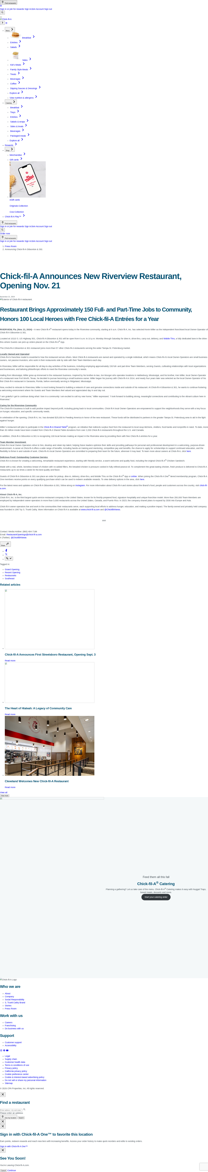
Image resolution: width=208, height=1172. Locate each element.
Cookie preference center (17, 1074)
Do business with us (14, 1028)
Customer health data (15, 1062)
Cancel (3, 1171)
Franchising (10, 1025)
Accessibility (10, 1045)
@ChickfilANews (112, 509)
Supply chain (11, 1059)
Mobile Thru (169, 338)
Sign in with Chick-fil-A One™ (14, 1146)
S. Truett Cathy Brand (15, 1002)
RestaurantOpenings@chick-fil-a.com (24, 534)
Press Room (10, 246)
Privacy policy (11, 1068)
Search (21, 1118)
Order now (5, 233)
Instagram (80, 485)
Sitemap (9, 1083)
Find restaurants (10, 3)
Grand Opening (12, 569)
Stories (8, 1005)
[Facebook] (4, 1051)
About (7, 993)
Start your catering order (156, 897)
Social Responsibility (14, 999)
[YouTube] (7, 1051)
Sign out (48, 9)
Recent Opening (12, 572)
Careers (8, 1022)
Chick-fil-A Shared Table (56, 427)
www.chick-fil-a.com (90, 509)
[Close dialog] (3, 1094)
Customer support (13, 1042)
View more (4, 796)
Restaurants (10, 575)
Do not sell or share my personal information (25, 1080)
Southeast (9, 578)
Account (40, 9)
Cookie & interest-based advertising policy (24, 1077)
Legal (7, 1056)
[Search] (2, 13)
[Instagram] (1, 1051)
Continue (11, 1170)
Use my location (10, 1118)
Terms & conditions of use (17, 1065)
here (189, 451)
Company (9, 996)
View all (3, 792)
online (134, 476)
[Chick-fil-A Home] (6, 19)
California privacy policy (16, 1071)
